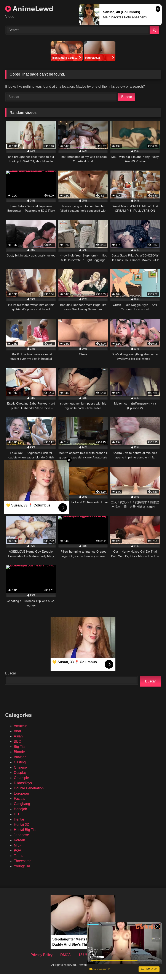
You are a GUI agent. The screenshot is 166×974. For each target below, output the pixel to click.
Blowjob (20, 757)
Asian (18, 736)
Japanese (21, 835)
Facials (19, 798)
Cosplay (20, 772)
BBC (17, 741)
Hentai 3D (21, 824)
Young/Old (22, 866)
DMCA (65, 955)
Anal (17, 731)
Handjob (20, 809)
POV (17, 850)
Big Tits (19, 746)
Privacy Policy (42, 955)
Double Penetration (29, 788)
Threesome (22, 861)
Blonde (19, 752)
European (21, 793)
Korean (19, 840)
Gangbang (22, 804)
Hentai (19, 819)
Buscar (10, 673)
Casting (20, 762)
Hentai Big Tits (25, 830)
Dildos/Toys (23, 783)
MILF (18, 845)
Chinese (20, 767)
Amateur (20, 726)
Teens (18, 856)
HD (16, 814)
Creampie (21, 778)
